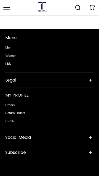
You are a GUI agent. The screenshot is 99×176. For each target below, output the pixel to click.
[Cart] (92, 7)
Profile (10, 121)
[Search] (78, 7)
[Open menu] (6, 8)
